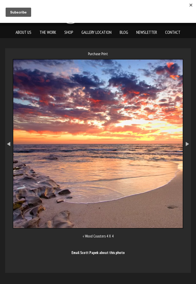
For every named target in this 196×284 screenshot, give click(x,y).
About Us (23, 32)
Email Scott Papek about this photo (98, 252)
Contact (172, 32)
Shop (68, 32)
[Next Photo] (189, 166)
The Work (48, 32)
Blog (124, 32)
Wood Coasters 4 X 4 (99, 236)
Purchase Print (98, 53)
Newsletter (146, 32)
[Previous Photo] (6, 166)
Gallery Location (96, 32)
